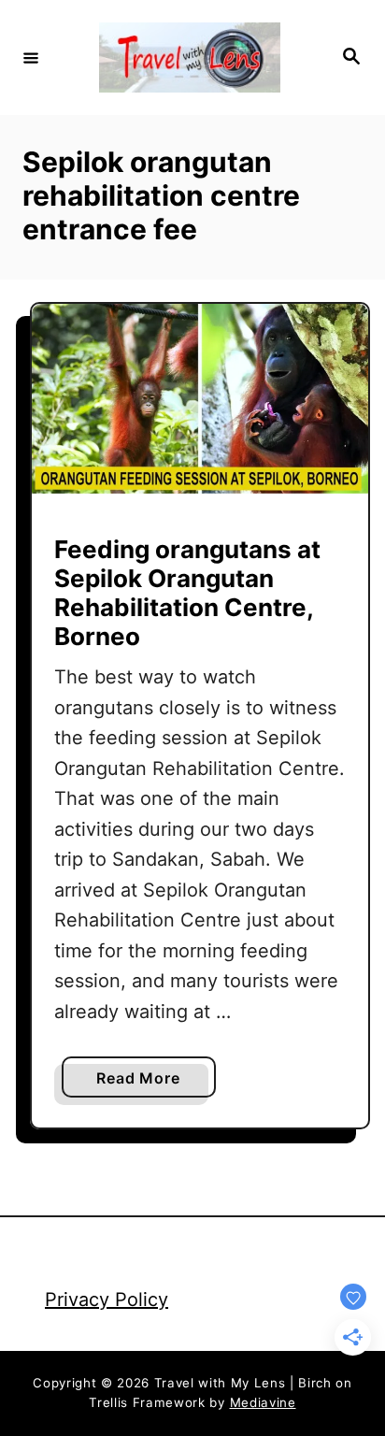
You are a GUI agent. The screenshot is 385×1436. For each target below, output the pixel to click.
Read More (143, 1083)
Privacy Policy (106, 1299)
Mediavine (263, 1402)
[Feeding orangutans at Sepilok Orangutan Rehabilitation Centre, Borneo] (200, 399)
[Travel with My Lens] (190, 57)
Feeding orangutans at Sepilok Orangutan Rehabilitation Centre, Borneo (187, 593)
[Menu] (31, 57)
